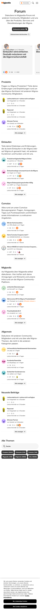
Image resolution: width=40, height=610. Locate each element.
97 (10, 188)
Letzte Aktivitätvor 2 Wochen (16, 318)
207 (10, 252)
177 (10, 176)
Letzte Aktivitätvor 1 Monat (15, 242)
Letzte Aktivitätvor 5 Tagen (15, 379)
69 (10, 126)
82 (12, 72)
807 (10, 164)
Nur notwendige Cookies (20, 601)
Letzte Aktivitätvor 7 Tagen (15, 306)
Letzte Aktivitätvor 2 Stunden (16, 105)
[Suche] (33, 3)
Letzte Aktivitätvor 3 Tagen (15, 190)
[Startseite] (6, 3)
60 (10, 353)
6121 (18, 72)
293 (10, 240)
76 (10, 365)
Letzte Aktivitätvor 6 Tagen (15, 230)
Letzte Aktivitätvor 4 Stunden (16, 129)
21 (16, 164)
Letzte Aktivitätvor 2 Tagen (15, 166)
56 (10, 228)
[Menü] (37, 3)
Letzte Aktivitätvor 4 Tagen (15, 367)
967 (10, 304)
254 (10, 316)
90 (10, 292)
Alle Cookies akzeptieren (20, 606)
